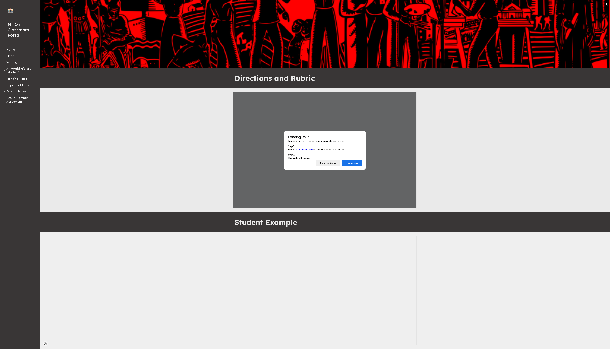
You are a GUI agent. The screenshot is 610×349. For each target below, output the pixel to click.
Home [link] (10, 49)
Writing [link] (11, 62)
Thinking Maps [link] (16, 79)
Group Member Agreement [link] (17, 99)
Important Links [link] (17, 85)
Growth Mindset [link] (18, 91)
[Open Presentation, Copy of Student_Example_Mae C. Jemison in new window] (410, 240)
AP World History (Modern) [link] (18, 70)
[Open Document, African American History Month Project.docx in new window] (410, 96)
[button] (606, 4)
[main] (325, 78)
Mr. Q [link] (10, 56)
